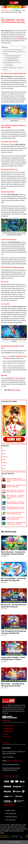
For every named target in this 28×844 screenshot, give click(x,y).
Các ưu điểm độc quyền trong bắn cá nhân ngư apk (14, 52)
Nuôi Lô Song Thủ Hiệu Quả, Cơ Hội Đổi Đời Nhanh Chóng (15, 513)
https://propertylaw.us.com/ (15, 761)
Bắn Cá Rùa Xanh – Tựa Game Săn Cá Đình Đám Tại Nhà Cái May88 (15, 497)
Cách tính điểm (9, 65)
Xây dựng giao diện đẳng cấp (13, 57)
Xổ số (3, 468)
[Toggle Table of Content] (23, 47)
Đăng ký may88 (8, 726)
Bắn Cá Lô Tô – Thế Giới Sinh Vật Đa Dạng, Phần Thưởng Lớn (13, 606)
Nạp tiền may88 (8, 728)
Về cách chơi (9, 64)
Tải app (6, 734)
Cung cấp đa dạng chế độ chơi (13, 55)
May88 (3, 10)
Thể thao (4, 462)
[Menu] (2, 3)
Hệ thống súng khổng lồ (11, 58)
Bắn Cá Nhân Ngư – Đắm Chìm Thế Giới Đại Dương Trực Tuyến (15, 502)
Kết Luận (5, 69)
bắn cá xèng (16, 390)
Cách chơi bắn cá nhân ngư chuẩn (12, 62)
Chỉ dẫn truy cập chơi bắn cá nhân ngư (13, 67)
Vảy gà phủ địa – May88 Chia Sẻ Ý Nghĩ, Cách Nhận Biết (16, 485)
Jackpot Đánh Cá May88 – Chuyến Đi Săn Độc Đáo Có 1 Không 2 (13, 658)
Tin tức (4, 465)
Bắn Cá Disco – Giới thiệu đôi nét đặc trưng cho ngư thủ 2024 (12, 685)
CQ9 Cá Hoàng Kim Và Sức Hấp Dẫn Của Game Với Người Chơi (13, 632)
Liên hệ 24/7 (7, 737)
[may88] (14, 2)
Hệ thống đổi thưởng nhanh (12, 60)
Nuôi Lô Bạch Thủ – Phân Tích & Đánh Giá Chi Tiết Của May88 (16, 491)
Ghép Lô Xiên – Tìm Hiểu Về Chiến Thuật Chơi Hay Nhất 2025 (16, 523)
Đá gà (3, 453)
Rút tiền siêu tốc (8, 731)
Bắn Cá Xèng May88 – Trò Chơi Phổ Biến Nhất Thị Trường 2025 (15, 507)
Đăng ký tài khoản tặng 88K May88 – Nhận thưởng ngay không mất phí (16, 480)
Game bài (4, 456)
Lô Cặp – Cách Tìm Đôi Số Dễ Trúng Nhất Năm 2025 (15, 518)
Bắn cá (8, 10)
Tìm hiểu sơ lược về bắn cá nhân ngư (12, 50)
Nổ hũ (3, 459)
